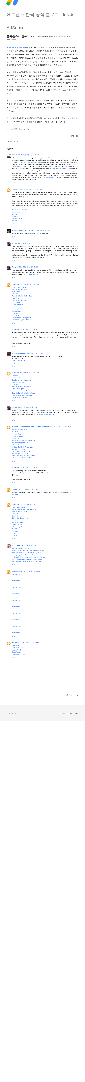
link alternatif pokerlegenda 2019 (31, 162)
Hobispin (15, 307)
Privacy (69, 713)
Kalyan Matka (33, 274)
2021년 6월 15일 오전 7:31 (34, 353)
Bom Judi (15, 294)
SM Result (16, 642)
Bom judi (15, 514)
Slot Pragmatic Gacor (19, 512)
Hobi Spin (15, 298)
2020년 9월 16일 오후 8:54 (40, 230)
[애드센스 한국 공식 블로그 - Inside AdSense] (42, 9)
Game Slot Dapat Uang (20, 518)
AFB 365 (15, 529)
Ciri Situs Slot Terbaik (19, 397)
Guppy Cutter (17, 189)
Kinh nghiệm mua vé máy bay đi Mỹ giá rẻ (26, 553)
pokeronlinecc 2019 (19, 166)
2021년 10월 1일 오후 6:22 (30, 545)
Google (62, 713)
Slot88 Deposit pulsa (19, 361)
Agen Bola (15, 438)
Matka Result (16, 650)
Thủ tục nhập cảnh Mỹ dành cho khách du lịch (28, 550)
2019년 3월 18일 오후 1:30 (32, 189)
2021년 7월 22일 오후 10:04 (28, 489)
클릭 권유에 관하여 (18, 36)
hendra (14, 489)
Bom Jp (14, 535)
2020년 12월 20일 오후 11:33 (27, 267)
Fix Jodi (48, 253)
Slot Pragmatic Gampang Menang (24, 509)
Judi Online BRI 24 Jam (20, 522)
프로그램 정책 (14, 141)
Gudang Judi (16, 309)
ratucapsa (49, 177)
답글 (13, 182)
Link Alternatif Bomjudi (19, 287)
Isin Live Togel (17, 434)
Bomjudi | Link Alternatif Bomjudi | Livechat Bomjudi (32, 426)
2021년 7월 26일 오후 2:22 (29, 504)
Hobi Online (16, 302)
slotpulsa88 (16, 363)
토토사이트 (16, 329)
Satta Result (16, 652)
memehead (16, 155)
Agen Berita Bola (18, 353)
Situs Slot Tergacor (18, 382)
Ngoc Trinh (16, 545)
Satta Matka (16, 646)
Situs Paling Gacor (18, 507)
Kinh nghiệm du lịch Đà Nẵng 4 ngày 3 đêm (27, 561)
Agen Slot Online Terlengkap (22, 296)
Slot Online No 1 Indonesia (21, 380)
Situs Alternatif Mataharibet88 (22, 395)
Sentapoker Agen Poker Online (23, 320)
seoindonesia (17, 571)
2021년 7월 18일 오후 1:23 (29, 467)
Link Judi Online (17, 436)
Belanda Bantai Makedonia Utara (23, 393)
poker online (16, 212)
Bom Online (16, 291)
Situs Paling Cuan (18, 527)
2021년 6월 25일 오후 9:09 (29, 373)
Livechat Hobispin (18, 304)
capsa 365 (47, 158)
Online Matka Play (47, 414)
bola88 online (16, 574)
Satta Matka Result (18, 648)
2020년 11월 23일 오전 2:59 (27, 243)
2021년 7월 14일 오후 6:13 (61, 426)
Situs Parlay (16, 445)
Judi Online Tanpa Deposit (21, 432)
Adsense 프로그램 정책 (16, 47)
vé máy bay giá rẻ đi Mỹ (20, 548)
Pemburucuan (17, 524)
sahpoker (15, 494)
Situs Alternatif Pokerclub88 (21, 458)
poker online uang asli (19, 210)
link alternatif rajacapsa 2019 (60, 169)
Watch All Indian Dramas (21, 230)
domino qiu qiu (17, 218)
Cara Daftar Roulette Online (21, 451)
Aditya (14, 243)
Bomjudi (15, 516)
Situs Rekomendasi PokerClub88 (23, 456)
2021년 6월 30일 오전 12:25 (27, 407)
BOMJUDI (15, 284)
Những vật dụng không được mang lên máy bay (28, 557)
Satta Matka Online (18, 654)
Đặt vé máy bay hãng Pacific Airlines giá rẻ (27, 559)
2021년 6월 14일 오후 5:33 (29, 329)
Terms (76, 713)
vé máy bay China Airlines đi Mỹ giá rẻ (25, 555)
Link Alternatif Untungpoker (21, 318)
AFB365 (15, 531)
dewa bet (15, 216)
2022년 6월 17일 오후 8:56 (29, 642)
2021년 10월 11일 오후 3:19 (32, 571)
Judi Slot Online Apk (19, 449)
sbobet (14, 214)
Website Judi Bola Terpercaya (22, 447)
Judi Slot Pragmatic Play (20, 443)
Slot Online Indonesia (19, 289)
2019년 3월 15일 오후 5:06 (30, 155)
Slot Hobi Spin (17, 378)
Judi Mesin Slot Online (20, 429)
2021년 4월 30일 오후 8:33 (29, 284)
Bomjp (14, 533)
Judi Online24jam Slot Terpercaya (24, 440)
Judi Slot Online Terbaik (20, 453)
